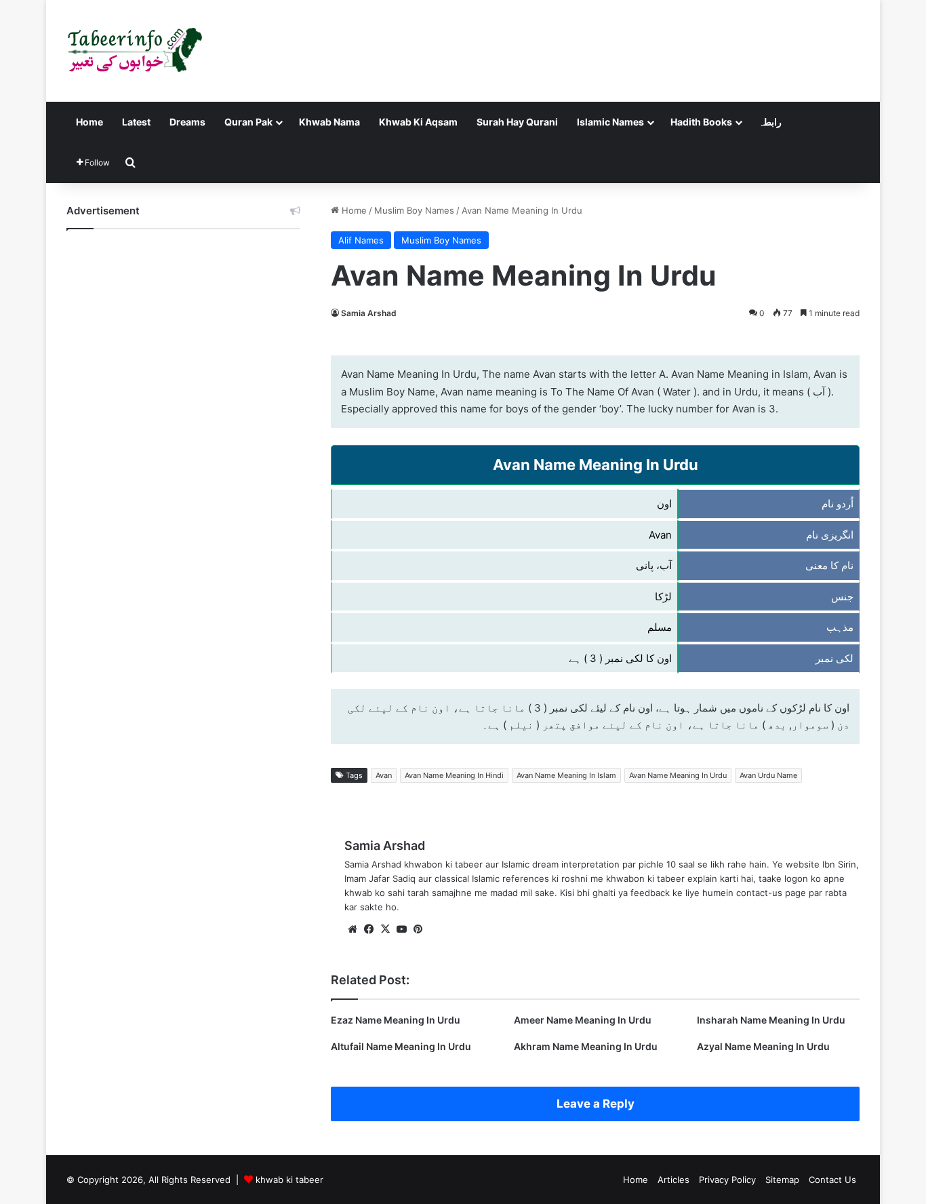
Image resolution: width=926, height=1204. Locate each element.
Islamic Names (610, 122)
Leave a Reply (596, 1103)
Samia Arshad (369, 313)
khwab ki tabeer (289, 1179)
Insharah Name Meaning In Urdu (771, 1020)
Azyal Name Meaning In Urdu (763, 1046)
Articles (673, 1179)
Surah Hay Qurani (517, 122)
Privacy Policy (727, 1179)
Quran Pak (248, 122)
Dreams (187, 122)
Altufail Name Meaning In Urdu (401, 1046)
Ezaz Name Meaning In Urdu (395, 1020)
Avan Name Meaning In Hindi (454, 775)
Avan (384, 775)
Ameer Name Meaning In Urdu (582, 1020)
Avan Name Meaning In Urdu (678, 775)
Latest (136, 122)
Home (89, 122)
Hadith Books (701, 122)
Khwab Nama (329, 122)
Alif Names (361, 240)
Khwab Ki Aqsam (418, 122)
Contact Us (832, 1179)
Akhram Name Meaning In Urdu (586, 1046)
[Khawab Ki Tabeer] (134, 51)
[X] (385, 929)
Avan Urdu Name (768, 775)
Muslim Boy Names (414, 210)
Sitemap (782, 1179)
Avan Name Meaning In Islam (566, 775)
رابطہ (770, 122)
